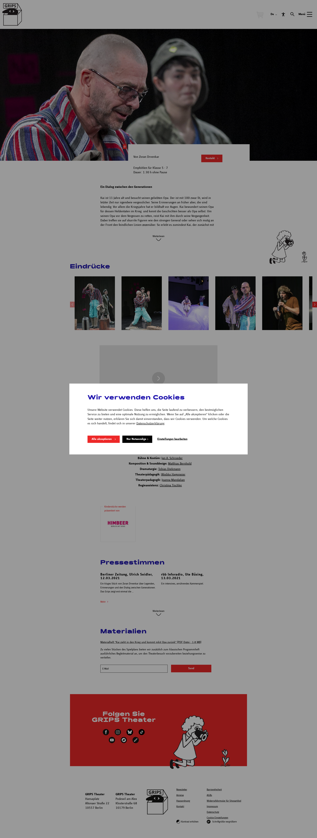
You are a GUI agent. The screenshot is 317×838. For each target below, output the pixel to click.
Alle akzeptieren (102, 439)
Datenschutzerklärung (150, 423)
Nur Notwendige (136, 439)
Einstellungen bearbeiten (172, 439)
